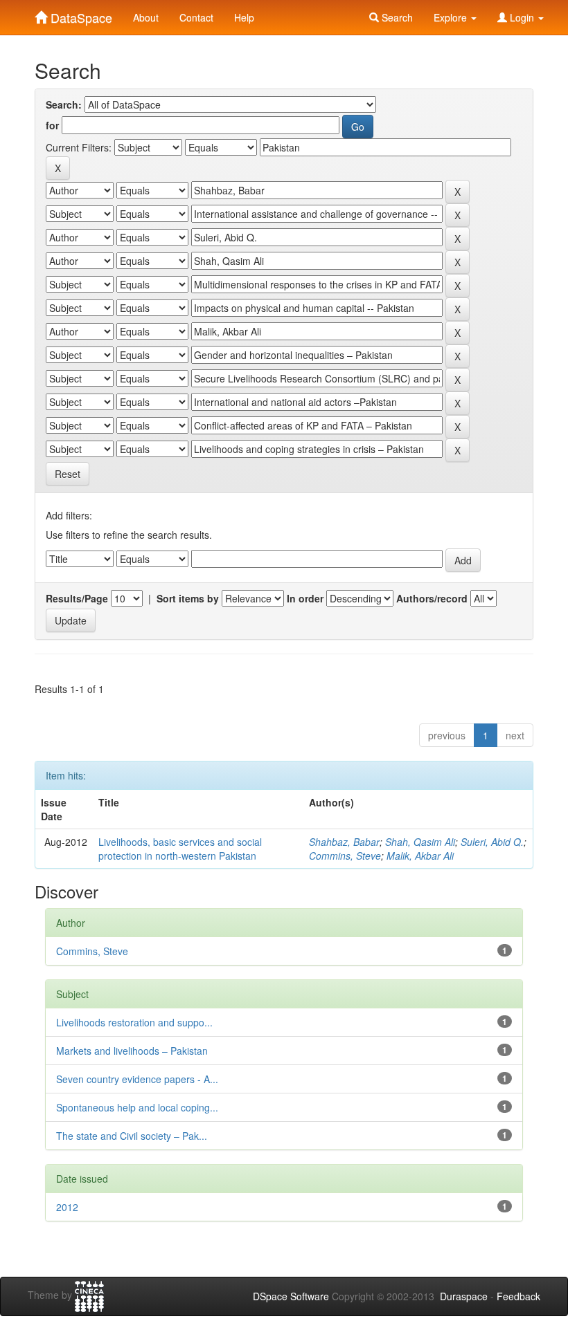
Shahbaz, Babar (344, 842)
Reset (67, 474)
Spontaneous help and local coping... (137, 1107)
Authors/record (432, 598)
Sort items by (188, 598)
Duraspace (464, 1296)
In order (305, 598)
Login (522, 17)
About (146, 17)
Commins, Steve (345, 855)
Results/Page (77, 598)
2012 (67, 1207)
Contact (196, 17)
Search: (64, 104)
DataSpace (79, 14)
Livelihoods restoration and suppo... (134, 1022)
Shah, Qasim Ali (420, 842)
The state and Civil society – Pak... (131, 1136)
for (52, 125)
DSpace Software (291, 1296)
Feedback (518, 1296)
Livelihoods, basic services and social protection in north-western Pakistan (180, 848)
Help (244, 17)
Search (396, 17)
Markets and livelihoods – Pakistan (132, 1050)
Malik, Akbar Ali (420, 855)
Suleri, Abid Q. (492, 842)
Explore (452, 17)
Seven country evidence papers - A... (137, 1079)
